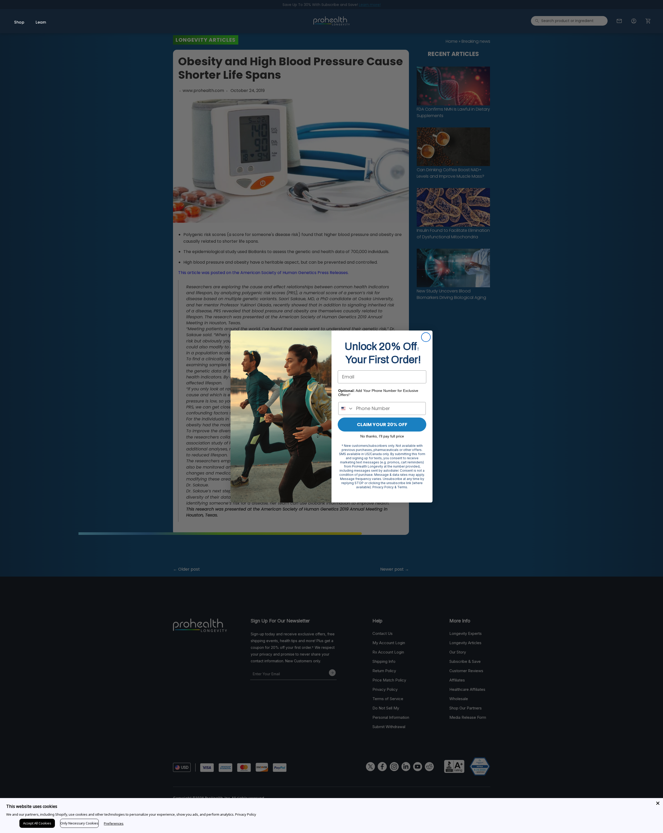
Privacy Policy (245, 814)
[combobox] (346, 408)
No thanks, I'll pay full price (382, 436)
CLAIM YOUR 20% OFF (382, 424)
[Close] (657, 803)
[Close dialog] (425, 337)
